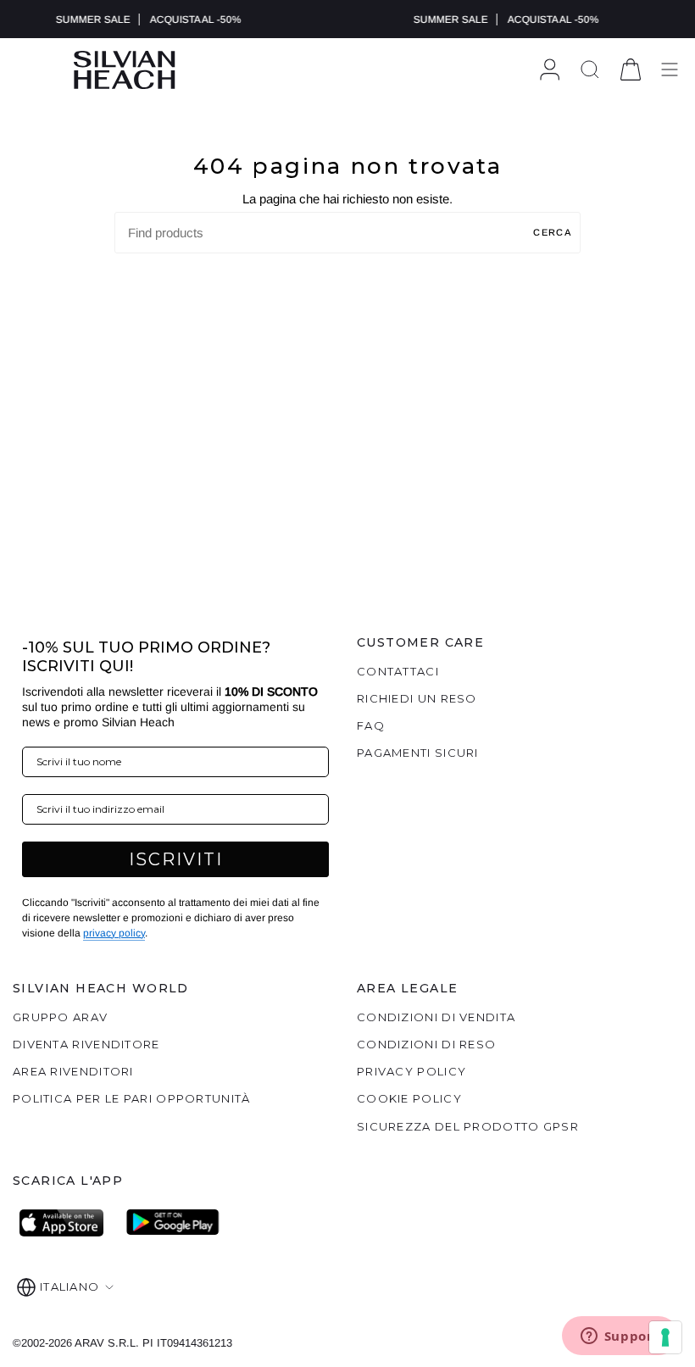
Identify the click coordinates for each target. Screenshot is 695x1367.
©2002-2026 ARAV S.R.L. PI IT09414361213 (122, 1342)
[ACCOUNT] (549, 70)
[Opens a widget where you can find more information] (619, 1337)
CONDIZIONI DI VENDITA (436, 1017)
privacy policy (114, 933)
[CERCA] (590, 70)
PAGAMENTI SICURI (418, 752)
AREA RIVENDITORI (73, 1071)
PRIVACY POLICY (411, 1071)
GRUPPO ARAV (60, 1017)
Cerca (552, 232)
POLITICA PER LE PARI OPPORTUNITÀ (132, 1098)
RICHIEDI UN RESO (417, 698)
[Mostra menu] (669, 70)
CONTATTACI (398, 671)
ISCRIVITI (176, 859)
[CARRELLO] (630, 70)
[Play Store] (173, 1223)
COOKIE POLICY (409, 1098)
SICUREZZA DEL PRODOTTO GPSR (468, 1126)
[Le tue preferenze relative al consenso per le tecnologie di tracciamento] (665, 1337)
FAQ (371, 725)
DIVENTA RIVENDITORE (86, 1044)
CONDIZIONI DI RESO (426, 1044)
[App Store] (66, 1223)
